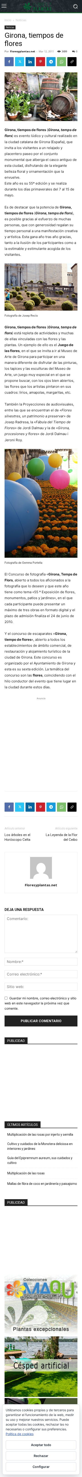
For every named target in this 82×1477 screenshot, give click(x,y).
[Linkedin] (30, 61)
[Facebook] (9, 61)
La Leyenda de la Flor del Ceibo (61, 837)
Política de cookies (19, 1434)
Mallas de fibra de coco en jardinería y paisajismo (42, 1184)
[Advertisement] (41, 742)
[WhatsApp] (61, 61)
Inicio (8, 20)
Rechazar (41, 1456)
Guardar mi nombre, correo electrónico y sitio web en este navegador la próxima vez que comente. (40, 1003)
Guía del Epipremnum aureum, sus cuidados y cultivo (39, 1160)
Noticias (21, 20)
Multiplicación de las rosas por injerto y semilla (40, 1134)
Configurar (41, 1467)
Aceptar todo (41, 1445)
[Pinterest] (40, 61)
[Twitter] (19, 61)
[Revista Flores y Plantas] (41, 6)
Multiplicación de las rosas (26, 1173)
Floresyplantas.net (22, 51)
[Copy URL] (72, 61)
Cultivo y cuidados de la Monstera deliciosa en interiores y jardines (40, 1146)
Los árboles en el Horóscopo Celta (17, 837)
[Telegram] (51, 61)
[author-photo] (41, 879)
